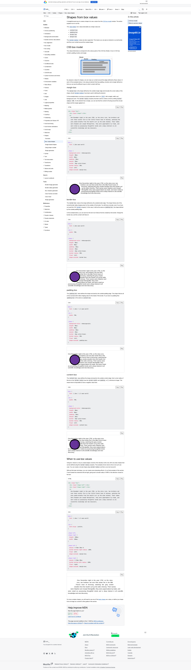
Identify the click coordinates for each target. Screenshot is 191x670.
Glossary (130, 655)
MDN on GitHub (110, 655)
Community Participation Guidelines (97, 664)
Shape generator (49, 150)
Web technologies (132, 645)
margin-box (71, 87)
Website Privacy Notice (61, 664)
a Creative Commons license (107, 667)
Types (46, 227)
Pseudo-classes (48, 215)
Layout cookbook (49, 178)
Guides (45, 24)
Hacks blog (131, 658)
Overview (47, 138)
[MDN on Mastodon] (52, 653)
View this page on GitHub (75, 623)
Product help (88, 658)
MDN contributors (98, 621)
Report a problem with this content (93, 623)
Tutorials (130, 653)
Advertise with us (89, 653)
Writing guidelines (111, 650)
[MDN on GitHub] (44, 653)
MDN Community (111, 645)
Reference (46, 203)
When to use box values (135, 23)
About (86, 645)
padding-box (72, 290)
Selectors (47, 209)
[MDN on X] (49, 653)
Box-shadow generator (51, 190)
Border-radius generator (51, 187)
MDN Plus (87, 655)
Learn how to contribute (74, 616)
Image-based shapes (51, 144)
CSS (44, 21)
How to (45, 175)
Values (46, 224)
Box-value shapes (50, 141)
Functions (47, 230)
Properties (47, 206)
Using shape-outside (50, 147)
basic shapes (102, 599)
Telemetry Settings (75, 664)
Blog (122, 9)
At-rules (46, 221)
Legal (84, 664)
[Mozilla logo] (48, 664)
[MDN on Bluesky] (47, 653)
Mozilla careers (89, 650)
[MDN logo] (46, 642)
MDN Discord (110, 653)
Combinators (47, 212)
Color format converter (51, 193)
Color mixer (48, 196)
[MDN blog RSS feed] (55, 653)
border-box (71, 199)
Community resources (112, 647)
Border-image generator (51, 184)
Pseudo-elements (49, 218)
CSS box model (107, 21)
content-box (72, 375)
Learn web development (134, 647)
